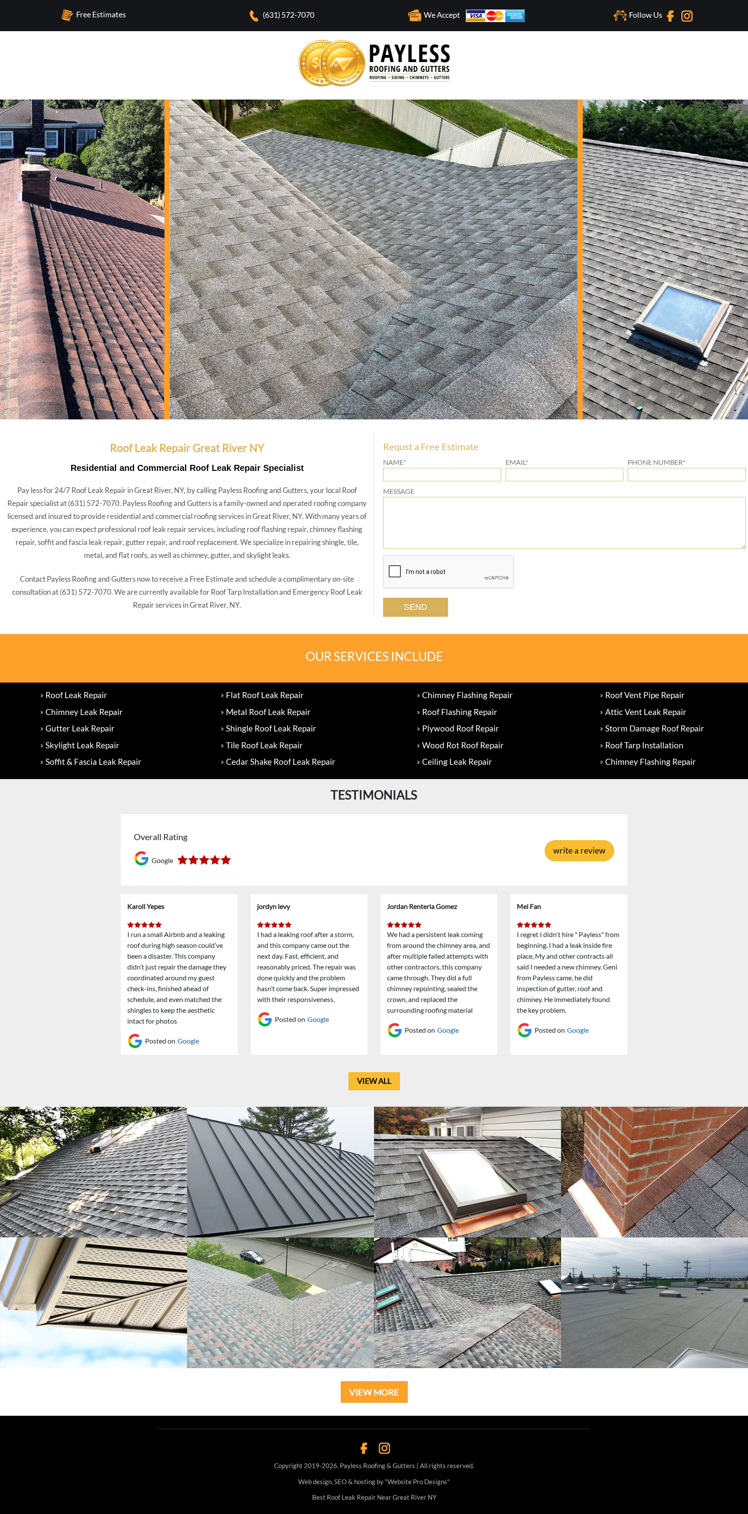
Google (188, 1041)
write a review (579, 850)
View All (374, 1081)
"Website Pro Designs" (417, 1481)
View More (374, 1392)
